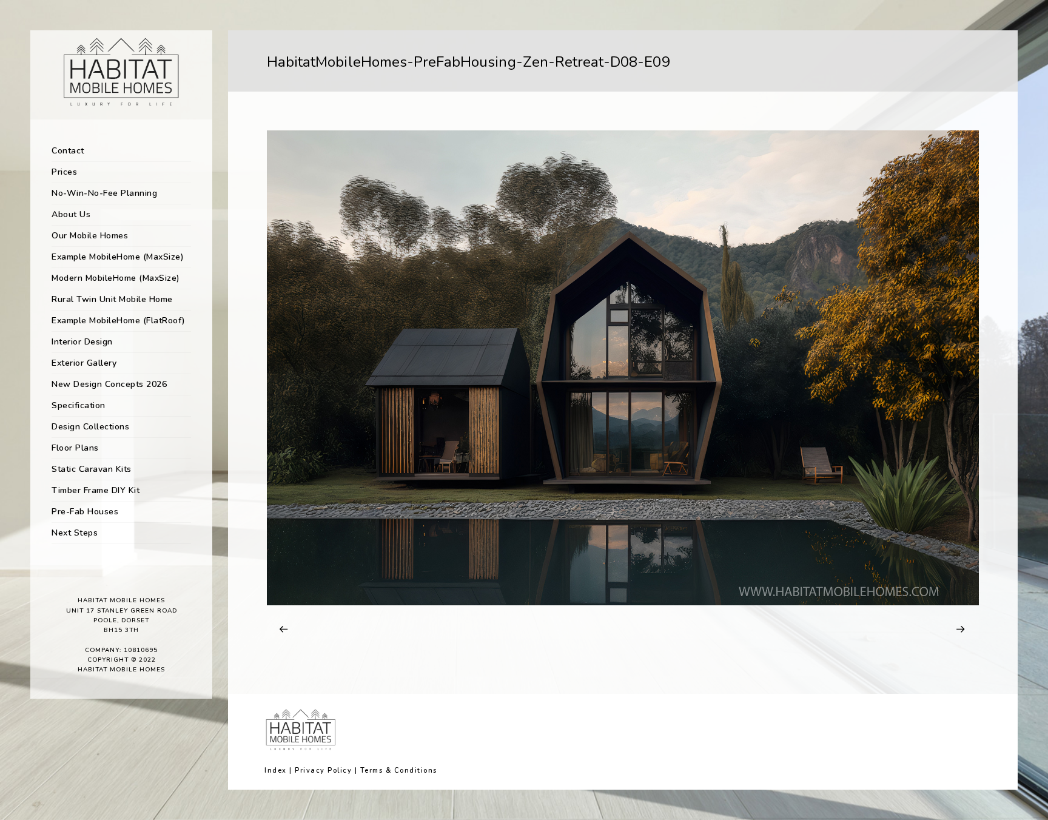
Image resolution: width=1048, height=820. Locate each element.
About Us (71, 214)
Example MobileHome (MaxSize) (118, 257)
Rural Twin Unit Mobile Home (112, 299)
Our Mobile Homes (90, 235)
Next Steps (75, 533)
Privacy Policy (323, 770)
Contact (68, 150)
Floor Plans (75, 448)
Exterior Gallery (84, 363)
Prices (64, 172)
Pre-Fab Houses (85, 511)
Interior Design (82, 342)
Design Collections (90, 426)
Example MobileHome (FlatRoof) (119, 320)
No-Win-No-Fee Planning (104, 193)
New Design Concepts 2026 (109, 384)
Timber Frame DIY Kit (95, 490)
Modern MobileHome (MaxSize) (116, 278)
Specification (79, 405)
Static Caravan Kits (92, 469)
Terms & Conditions (398, 770)
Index (275, 770)
